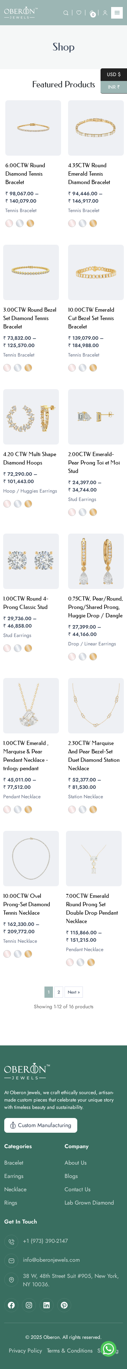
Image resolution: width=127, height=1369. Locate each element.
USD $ (111, 74)
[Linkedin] (47, 1305)
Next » (74, 992)
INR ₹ (110, 86)
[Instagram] (29, 1305)
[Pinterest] (64, 1305)
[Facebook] (11, 1305)
